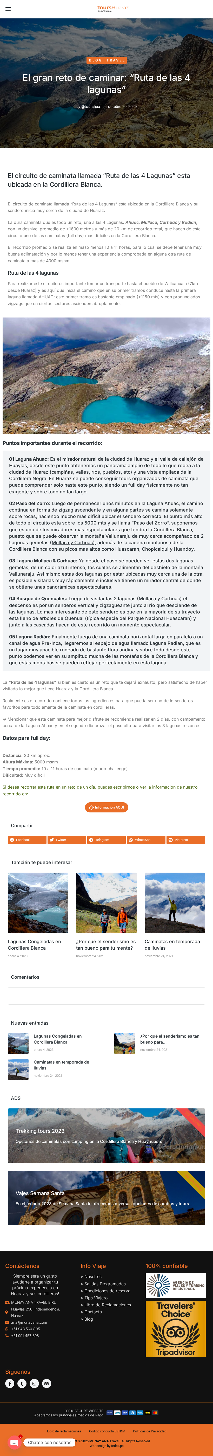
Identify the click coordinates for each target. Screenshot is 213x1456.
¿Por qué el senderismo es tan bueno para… (169, 1038)
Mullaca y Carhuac (72, 542)
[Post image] (38, 903)
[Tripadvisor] (46, 1383)
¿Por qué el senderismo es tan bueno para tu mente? (106, 945)
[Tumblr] (21, 1383)
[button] (8, 9)
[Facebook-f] (9, 1383)
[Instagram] (34, 1383)
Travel (115, 60)
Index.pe (117, 1446)
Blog (96, 60)
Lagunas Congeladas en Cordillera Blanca (34, 945)
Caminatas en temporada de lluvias (172, 945)
